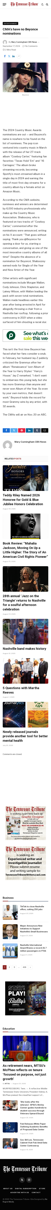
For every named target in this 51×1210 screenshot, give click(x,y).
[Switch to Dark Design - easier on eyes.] (42, 4)
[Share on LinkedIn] (13, 56)
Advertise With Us (19, 1192)
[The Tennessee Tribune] (24, 4)
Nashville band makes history (24, 649)
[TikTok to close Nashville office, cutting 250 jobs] (10, 912)
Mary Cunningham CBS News (24, 42)
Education (8, 1060)
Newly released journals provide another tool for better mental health (25, 736)
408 (24, 967)
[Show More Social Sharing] (19, 56)
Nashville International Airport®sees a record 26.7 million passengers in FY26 (33, 948)
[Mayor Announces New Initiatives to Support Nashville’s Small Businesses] (10, 931)
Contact (36, 1192)
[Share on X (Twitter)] (9, 56)
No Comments (31, 46)
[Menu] (4, 4)
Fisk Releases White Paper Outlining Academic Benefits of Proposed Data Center (34, 1127)
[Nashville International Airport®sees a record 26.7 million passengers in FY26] (10, 950)
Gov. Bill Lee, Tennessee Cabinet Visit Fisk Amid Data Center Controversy (33, 1143)
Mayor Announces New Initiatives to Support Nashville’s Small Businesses (34, 929)
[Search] (46, 4)
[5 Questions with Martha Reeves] (25, 671)
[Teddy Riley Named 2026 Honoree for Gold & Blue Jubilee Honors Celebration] (25, 478)
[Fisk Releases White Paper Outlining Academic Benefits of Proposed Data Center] (10, 1127)
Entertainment (10, 23)
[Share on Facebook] (5, 56)
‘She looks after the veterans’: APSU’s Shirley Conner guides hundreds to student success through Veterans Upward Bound (33, 1108)
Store (42, 1189)
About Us (8, 1189)
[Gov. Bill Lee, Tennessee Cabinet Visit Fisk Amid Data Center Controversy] (10, 1143)
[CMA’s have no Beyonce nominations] (25, 77)
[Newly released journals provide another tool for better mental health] (25, 714)
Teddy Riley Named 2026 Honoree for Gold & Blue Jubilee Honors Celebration (23, 499)
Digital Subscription (25, 1189)
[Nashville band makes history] (25, 631)
